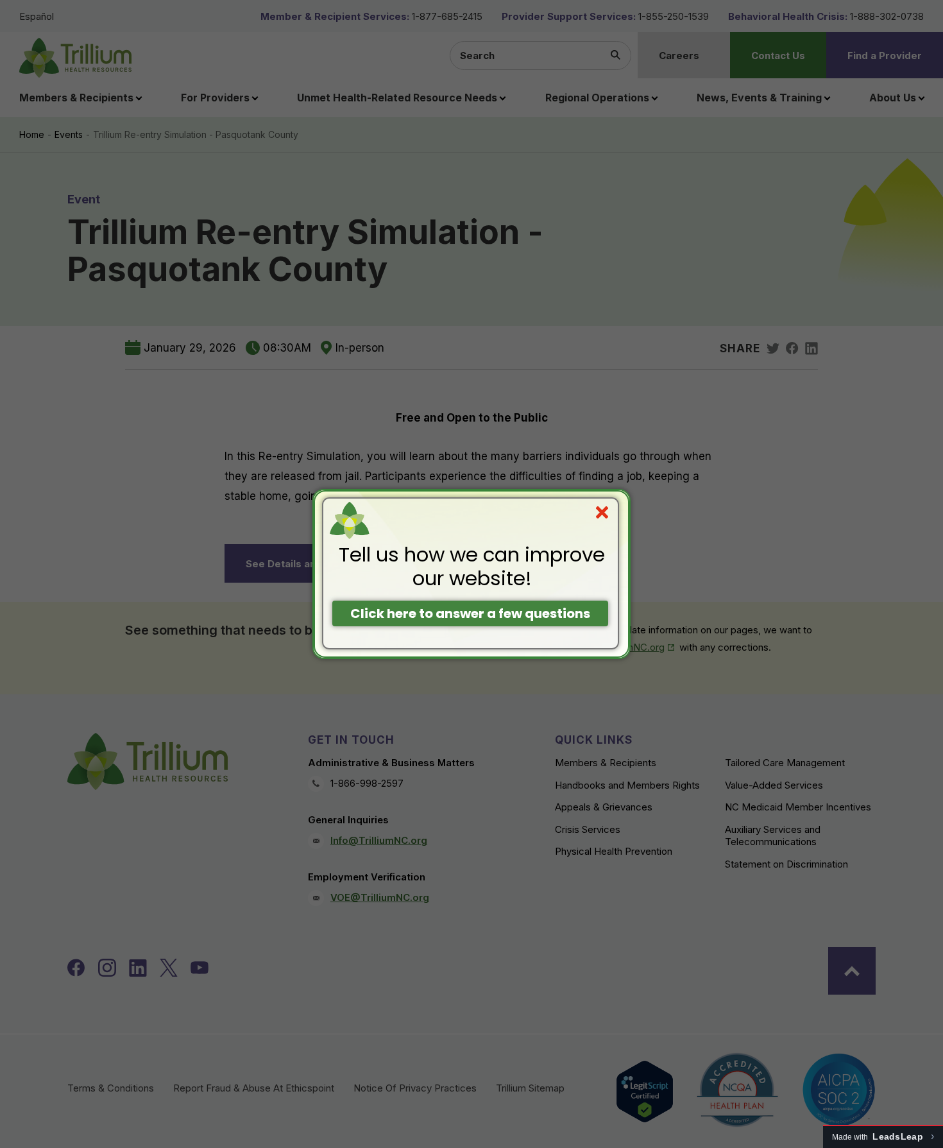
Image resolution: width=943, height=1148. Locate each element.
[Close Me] (602, 512)
